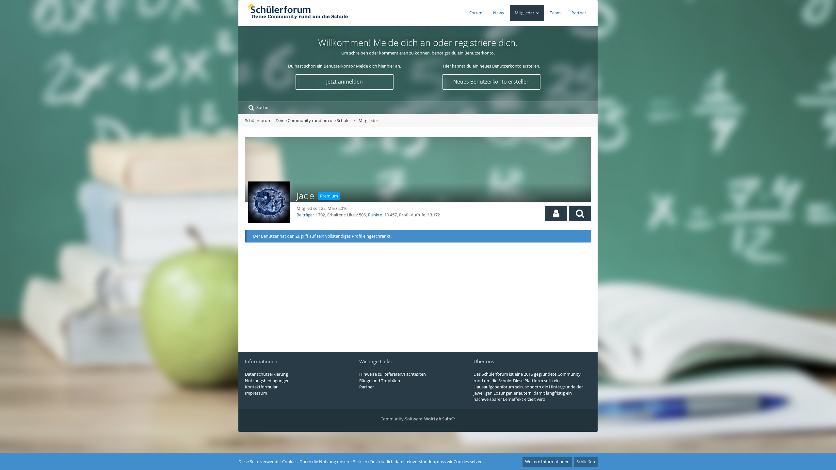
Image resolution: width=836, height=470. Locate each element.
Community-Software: (418, 419)
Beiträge (305, 215)
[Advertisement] (418, 294)
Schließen (585, 461)
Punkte (375, 215)
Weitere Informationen (547, 461)
